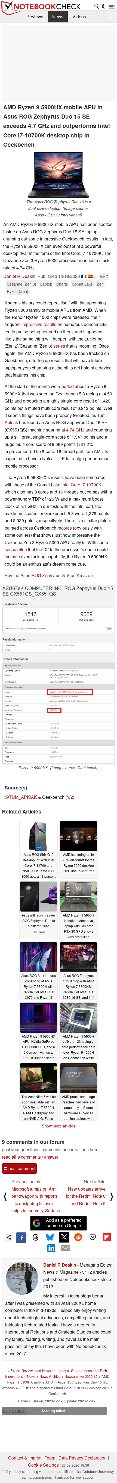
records (64, 528)
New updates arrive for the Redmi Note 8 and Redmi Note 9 (86, 1196)
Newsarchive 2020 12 (80, 1376)
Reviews (34, 16)
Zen (100, 284)
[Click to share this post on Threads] (35, 1237)
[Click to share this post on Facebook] (21, 1237)
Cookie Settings (43, 1465)
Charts (62, 284)
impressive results (38, 324)
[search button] (96, 6)
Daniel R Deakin (19, 276)
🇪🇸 (90, 276)
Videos (79, 16)
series (59, 346)
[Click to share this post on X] (64, 1237)
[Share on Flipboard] (106, 1237)
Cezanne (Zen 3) (21, 284)
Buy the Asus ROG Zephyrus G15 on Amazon (49, 575)
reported (66, 386)
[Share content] (8, 1237)
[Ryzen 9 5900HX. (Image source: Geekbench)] (58, 675)
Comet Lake (82, 284)
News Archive (49, 1376)
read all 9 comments (21, 1157)
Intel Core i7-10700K (81, 484)
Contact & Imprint (24, 1458)
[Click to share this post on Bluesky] (50, 1237)
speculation (16, 549)
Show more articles (58, 1126)
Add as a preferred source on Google (64, 1223)
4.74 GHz (75, 430)
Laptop (46, 284)
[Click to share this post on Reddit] (78, 1237)
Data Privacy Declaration (83, 1458)
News (57, 16)
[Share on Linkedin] (51, 1248)
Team (50, 1458)
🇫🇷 (84, 276)
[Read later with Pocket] (92, 1237)
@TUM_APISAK (21, 797)
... (110, 16)
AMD (104, 276)
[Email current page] (65, 1248)
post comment (21, 1168)
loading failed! (14, 1411)
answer (51, 1157)
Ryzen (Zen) (17, 291)
